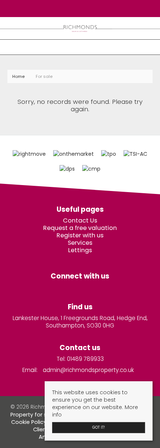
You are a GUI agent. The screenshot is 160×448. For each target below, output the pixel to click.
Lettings (80, 250)
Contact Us (80, 220)
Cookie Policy (29, 422)
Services (80, 243)
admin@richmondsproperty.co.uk (88, 370)
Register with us (80, 235)
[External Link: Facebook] (77, 8)
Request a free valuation (80, 228)
